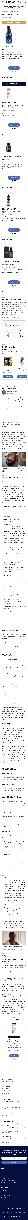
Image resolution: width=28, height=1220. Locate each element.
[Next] (25, 1027)
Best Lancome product (7, 1113)
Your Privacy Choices (7, 1182)
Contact (3, 1176)
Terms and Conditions (7, 1180)
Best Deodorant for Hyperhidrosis (10, 1090)
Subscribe (14, 1162)
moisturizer (5, 496)
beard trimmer (16, 788)
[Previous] (2, 1027)
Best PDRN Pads (6, 1084)
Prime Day (4, 1200)
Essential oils (5, 580)
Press (3, 1193)
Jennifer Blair (16, 391)
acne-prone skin (8, 516)
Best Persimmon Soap (7, 1081)
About (3, 1173)
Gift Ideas (4, 1197)
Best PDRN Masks (6, 1086)
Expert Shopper (5, 1195)
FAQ (2, 1171)
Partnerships (4, 1190)
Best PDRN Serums (6, 1088)
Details (18, 7)
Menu (3, 2)
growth (6, 557)
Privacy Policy (5, 1178)
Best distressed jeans (7, 1105)
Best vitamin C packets (7, 1111)
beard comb (6, 777)
